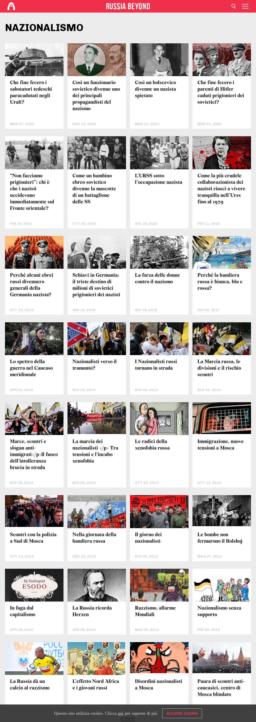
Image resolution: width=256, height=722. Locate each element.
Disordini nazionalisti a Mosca (158, 685)
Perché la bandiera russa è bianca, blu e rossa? (220, 282)
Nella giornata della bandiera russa (94, 538)
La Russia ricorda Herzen (92, 611)
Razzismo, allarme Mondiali (155, 611)
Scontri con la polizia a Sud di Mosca (33, 538)
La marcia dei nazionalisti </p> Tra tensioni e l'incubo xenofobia (95, 451)
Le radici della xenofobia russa (152, 445)
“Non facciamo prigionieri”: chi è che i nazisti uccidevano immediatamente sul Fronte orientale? (32, 192)
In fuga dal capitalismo (22, 611)
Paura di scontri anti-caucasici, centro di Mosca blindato (221, 688)
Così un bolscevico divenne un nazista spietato (155, 89)
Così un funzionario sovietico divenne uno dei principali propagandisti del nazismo (96, 95)
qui (121, 713)
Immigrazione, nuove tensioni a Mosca (221, 445)
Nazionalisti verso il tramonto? (94, 365)
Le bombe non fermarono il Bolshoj (220, 538)
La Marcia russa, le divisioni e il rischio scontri (219, 368)
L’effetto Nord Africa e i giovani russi (95, 685)
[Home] (11, 6)
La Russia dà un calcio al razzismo (30, 685)
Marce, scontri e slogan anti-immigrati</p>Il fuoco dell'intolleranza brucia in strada (34, 454)
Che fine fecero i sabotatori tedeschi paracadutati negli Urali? (31, 92)
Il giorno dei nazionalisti (148, 538)
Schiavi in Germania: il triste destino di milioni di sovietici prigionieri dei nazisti (96, 285)
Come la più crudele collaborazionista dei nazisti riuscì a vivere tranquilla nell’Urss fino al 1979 (221, 189)
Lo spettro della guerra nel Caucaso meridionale (31, 368)
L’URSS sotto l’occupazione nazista (158, 179)
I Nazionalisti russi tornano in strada (156, 365)
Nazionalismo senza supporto (219, 611)
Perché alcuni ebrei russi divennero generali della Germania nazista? (31, 285)
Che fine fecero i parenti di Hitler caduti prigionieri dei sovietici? (221, 92)
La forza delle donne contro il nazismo (157, 278)
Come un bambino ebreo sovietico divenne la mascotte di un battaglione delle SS (94, 189)
